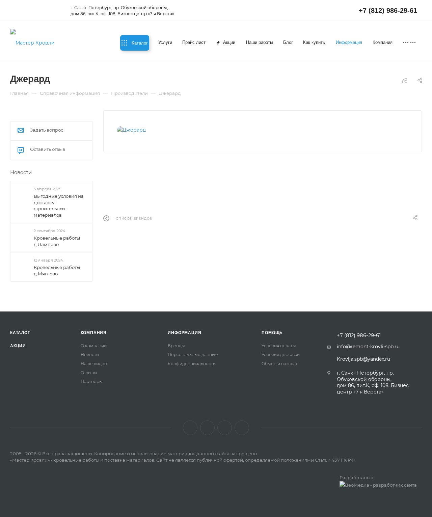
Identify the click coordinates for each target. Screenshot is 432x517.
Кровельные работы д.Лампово (57, 241)
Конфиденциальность (191, 363)
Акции (18, 346)
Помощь (272, 332)
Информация (184, 332)
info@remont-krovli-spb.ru (368, 347)
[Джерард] (151, 130)
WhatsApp (242, 427)
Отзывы (89, 372)
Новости (21, 172)
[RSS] (404, 81)
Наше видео (94, 363)
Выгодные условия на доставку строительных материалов (59, 205)
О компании (94, 345)
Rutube (224, 427)
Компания (94, 332)
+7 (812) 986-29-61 (388, 10)
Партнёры (92, 381)
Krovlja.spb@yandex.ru (363, 359)
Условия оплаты (279, 345)
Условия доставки (281, 354)
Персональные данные (193, 354)
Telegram (207, 427)
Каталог (20, 332)
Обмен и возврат (280, 363)
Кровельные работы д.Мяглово (57, 270)
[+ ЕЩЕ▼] (410, 43)
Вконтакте (190, 427)
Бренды (176, 345)
